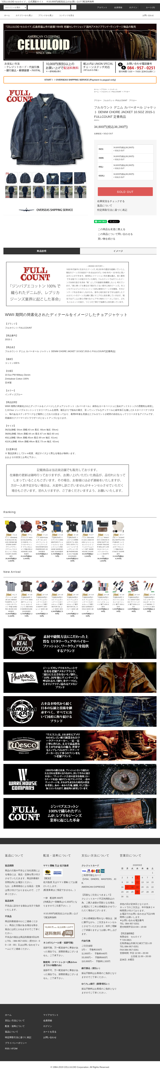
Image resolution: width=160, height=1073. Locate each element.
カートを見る (49, 1031)
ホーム (7, 15)
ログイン (133, 7)
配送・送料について (15, 1026)
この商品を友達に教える (111, 229)
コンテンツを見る (66, 15)
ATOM (14, 1048)
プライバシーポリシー (16, 1043)
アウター (104, 89)
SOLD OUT (125, 192)
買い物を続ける (106, 238)
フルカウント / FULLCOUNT (111, 92)
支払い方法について (15, 1020)
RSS (7, 1048)
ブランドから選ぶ (45, 15)
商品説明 (42, 251)
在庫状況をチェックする (111, 201)
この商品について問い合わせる (115, 234)
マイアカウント (51, 1015)
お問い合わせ (148, 15)
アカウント (102, 7)
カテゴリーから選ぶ (24, 15)
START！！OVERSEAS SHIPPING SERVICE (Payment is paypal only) (80, 80)
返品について (104, 205)
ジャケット (114, 89)
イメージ (118, 251)
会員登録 (118, 7)
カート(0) (150, 7)
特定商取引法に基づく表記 (112, 210)
